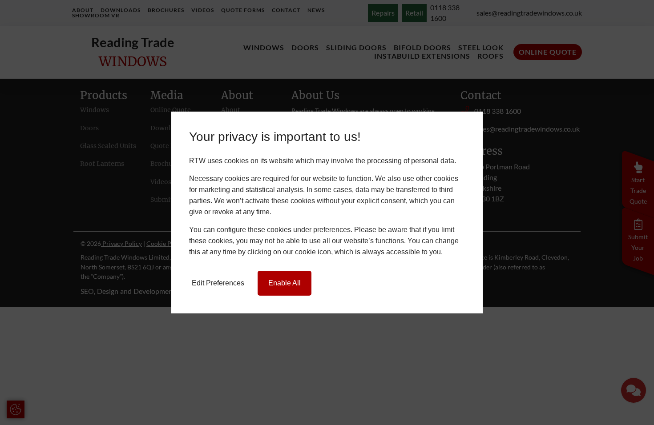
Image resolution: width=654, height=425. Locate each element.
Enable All (284, 283)
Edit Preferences (218, 283)
